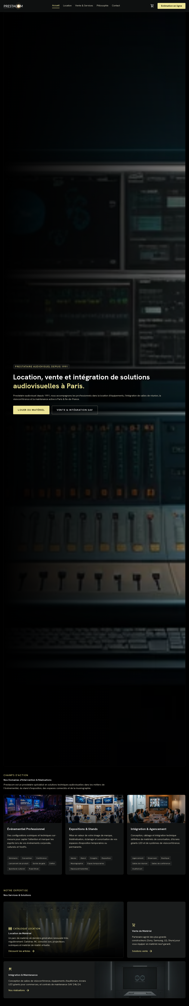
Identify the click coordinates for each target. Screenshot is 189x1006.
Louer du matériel (31, 409)
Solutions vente (142, 951)
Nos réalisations (19, 990)
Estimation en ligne (171, 5)
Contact (116, 5)
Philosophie (102, 5)
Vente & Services (84, 5)
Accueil (56, 5)
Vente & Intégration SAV (75, 409)
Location (67, 5)
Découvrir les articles (21, 951)
